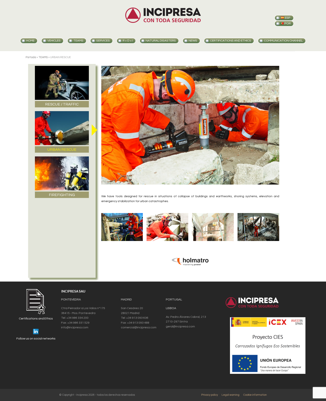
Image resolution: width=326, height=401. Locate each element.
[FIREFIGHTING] (62, 173)
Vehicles (54, 40)
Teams (78, 40)
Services (103, 40)
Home (30, 40)
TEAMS (43, 57)
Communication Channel (283, 40)
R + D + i (128, 40)
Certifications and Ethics (230, 40)
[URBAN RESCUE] (62, 128)
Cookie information (255, 394)
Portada (31, 57)
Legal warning (230, 394)
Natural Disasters (161, 40)
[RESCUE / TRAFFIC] (62, 83)
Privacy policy (209, 394)
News (193, 40)
